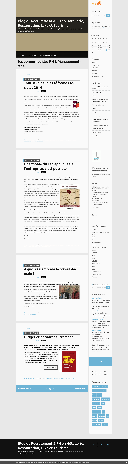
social (71, 140)
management (96, 386)
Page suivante (80, 388)
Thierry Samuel (96, 274)
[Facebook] (94, 445)
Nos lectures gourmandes (100, 125)
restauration (96, 403)
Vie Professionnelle (98, 105)
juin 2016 (94, 70)
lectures (101, 420)
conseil (99, 395)
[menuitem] (21, 54)
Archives (32, 55)
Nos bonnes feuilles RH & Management (53, 140)
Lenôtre (94, 245)
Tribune (94, 108)
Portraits (95, 136)
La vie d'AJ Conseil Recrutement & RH (100, 87)
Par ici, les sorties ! (97, 128)
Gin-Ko (94, 266)
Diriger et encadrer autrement (48, 337)
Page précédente (24, 388)
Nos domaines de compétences (97, 199)
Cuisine (94, 416)
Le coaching (96, 207)
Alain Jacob (96, 399)
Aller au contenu (5, 1)
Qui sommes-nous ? (48, 55)
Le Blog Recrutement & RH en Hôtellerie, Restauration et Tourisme (100, 188)
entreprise (74, 245)
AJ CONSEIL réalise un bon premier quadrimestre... (100, 334)
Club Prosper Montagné (99, 247)
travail (100, 407)
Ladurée (94, 250)
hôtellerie (105, 386)
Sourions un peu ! (97, 116)
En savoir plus (85, 462)
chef (103, 403)
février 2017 (95, 65)
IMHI (93, 269)
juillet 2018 (95, 62)
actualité (104, 424)
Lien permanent (29, 140)
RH (108, 416)
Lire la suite (51, 367)
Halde (93, 255)
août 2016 (95, 68)
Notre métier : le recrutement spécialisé (100, 203)
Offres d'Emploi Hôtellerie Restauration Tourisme (100, 100)
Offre (94, 407)
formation (102, 416)
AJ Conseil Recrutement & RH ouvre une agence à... (101, 302)
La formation (97, 206)
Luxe (93, 395)
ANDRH (94, 253)
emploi (38, 247)
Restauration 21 (96, 271)
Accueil (21, 55)
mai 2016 (94, 73)
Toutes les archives (97, 76)
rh (70, 245)
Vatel (93, 237)
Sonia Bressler (96, 263)
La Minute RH (96, 92)
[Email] (101, 361)
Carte (94, 215)
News (94, 96)
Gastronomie (96, 424)
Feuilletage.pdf (50, 303)
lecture (71, 313)
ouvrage (30, 141)
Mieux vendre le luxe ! (100, 313)
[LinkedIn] (101, 445)
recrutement (96, 412)
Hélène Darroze (96, 242)
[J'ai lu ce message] (126, 462)
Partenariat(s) (96, 132)
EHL (93, 239)
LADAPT (94, 261)
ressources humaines (99, 390)
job (104, 412)
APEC (93, 258)
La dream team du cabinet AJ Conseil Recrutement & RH (100, 194)
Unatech (94, 277)
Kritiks (94, 229)
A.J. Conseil (105, 399)
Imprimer (27, 74)
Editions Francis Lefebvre (30, 129)
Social (94, 112)
